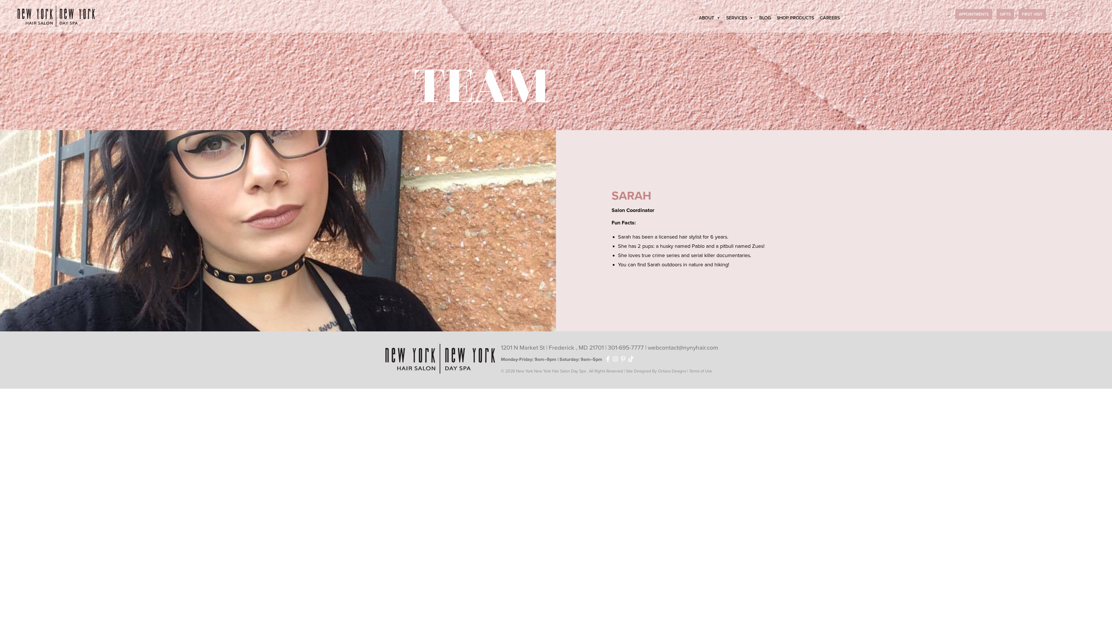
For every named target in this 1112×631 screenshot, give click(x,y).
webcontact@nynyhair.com (683, 347)
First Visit (1032, 14)
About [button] (706, 18)
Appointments (974, 14)
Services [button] (736, 18)
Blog (765, 18)
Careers (830, 18)
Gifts (1005, 14)
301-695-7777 (626, 347)
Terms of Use (700, 371)
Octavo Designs (672, 371)
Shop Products (795, 18)
